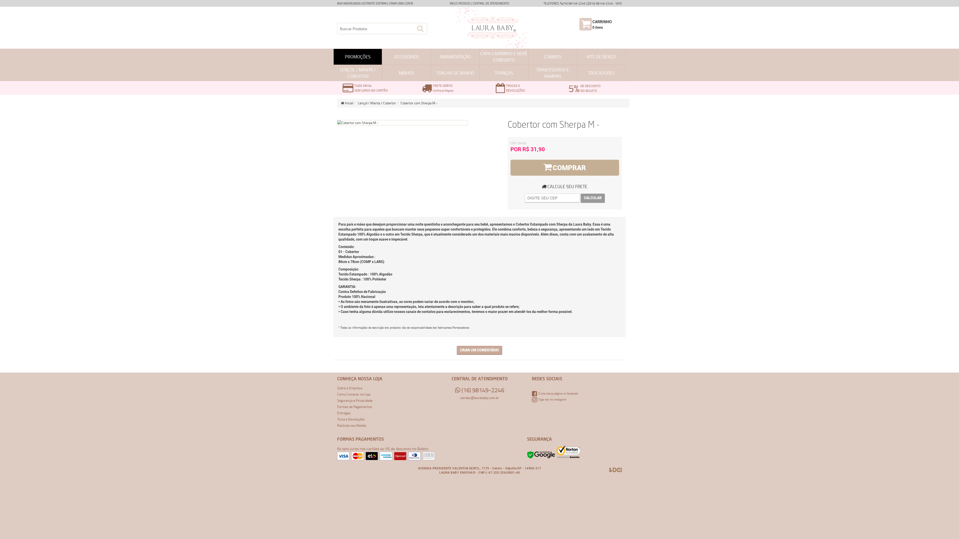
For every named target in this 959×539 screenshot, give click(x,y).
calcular (593, 198)
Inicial (348, 103)
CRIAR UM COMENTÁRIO (479, 350)
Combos (552, 57)
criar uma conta (401, 3)
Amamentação (455, 57)
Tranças (504, 73)
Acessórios (406, 57)
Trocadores (601, 73)
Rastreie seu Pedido (351, 425)
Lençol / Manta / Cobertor (358, 73)
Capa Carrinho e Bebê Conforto (503, 56)
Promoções (358, 57)
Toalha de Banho (455, 73)
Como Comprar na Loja (353, 394)
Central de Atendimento (491, 3)
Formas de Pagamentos (354, 406)
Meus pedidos (460, 3)
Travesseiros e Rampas (552, 73)
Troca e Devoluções (351, 419)
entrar (381, 3)
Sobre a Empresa (349, 388)
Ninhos (406, 73)
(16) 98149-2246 (482, 390)
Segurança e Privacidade (355, 400)
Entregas (344, 412)
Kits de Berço (601, 57)
